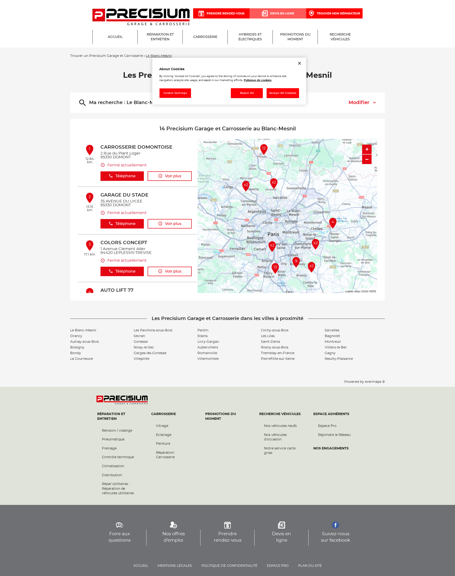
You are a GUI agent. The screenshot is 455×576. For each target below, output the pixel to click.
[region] (229, 81)
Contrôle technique (118, 457)
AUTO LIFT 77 (116, 290)
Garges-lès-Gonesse (150, 353)
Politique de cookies (258, 80)
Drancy (76, 336)
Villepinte (141, 359)
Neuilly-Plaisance (339, 359)
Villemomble (208, 359)
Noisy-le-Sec (144, 347)
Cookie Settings (175, 93)
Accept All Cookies (282, 93)
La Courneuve (81, 359)
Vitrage (162, 426)
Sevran (139, 336)
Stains (202, 336)
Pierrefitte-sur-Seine (278, 359)
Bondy (75, 353)
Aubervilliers (207, 347)
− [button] (367, 159)
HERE (372, 291)
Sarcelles (332, 330)
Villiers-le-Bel (335, 347)
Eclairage (163, 435)
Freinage (109, 448)
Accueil (140, 565)
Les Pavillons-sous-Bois (153, 330)
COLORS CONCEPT (123, 242)
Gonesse (141, 341)
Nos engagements (331, 448)
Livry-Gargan (208, 341)
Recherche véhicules (280, 414)
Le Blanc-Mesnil (83, 330)
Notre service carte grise (280, 451)
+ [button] (367, 149)
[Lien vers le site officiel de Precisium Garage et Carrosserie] (141, 17)
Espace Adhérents (331, 414)
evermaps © (375, 382)
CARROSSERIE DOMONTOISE (136, 147)
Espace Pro (327, 426)
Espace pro (278, 565)
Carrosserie (163, 414)
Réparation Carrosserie (165, 455)
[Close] (299, 63)
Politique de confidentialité (229, 565)
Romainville (207, 353)
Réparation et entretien (111, 416)
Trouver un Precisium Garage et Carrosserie (106, 56)
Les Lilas (268, 336)
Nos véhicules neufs (280, 426)
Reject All (247, 93)
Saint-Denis (270, 341)
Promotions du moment (220, 416)
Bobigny (77, 347)
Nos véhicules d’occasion (275, 437)
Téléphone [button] (125, 176)
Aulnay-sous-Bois (84, 341)
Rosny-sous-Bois (274, 347)
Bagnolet (332, 336)
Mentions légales (175, 565)
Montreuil (333, 341)
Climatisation (113, 466)
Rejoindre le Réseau (334, 435)
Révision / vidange (117, 430)
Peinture (163, 443)
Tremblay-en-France (277, 353)
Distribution (112, 475)
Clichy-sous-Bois (274, 330)
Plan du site (310, 565)
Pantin (202, 330)
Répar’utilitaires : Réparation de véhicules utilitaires (118, 488)
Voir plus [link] (173, 176)
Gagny (330, 353)
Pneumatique (113, 439)
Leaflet (349, 291)
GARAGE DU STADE (124, 195)
